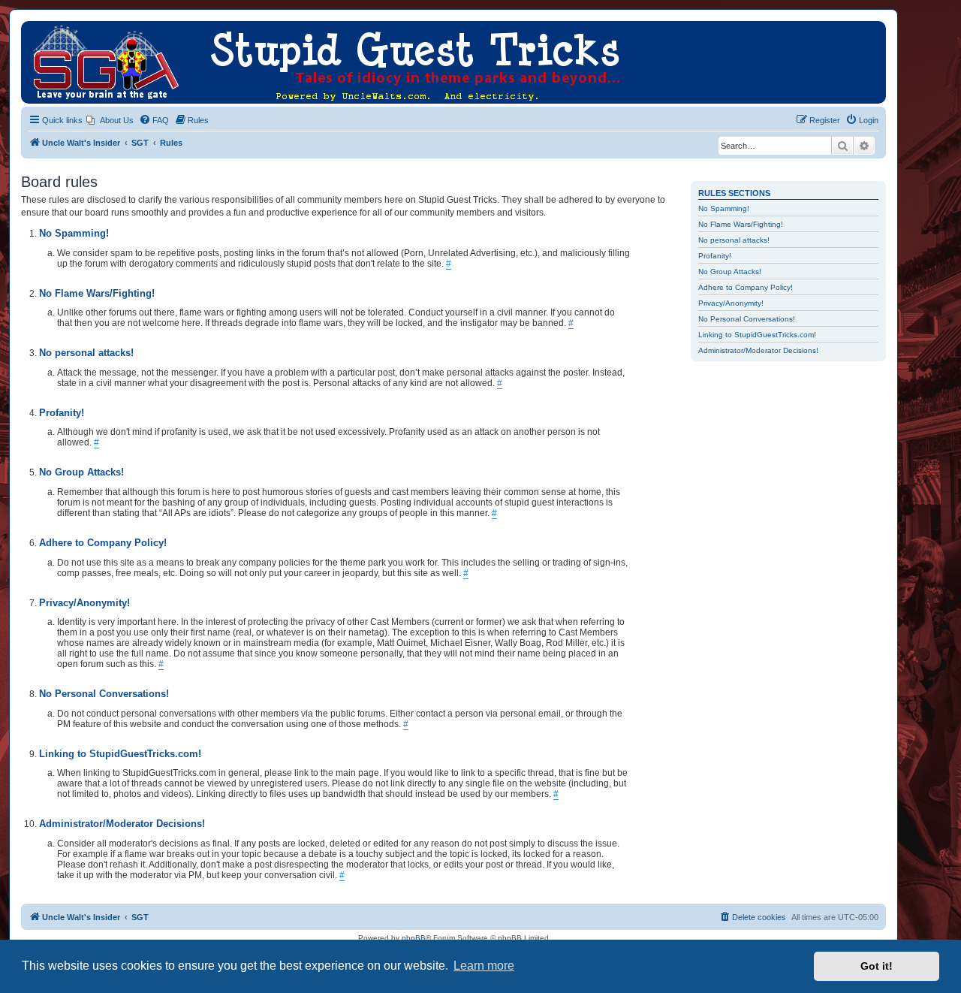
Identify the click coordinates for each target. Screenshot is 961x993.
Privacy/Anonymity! (731, 303)
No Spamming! (723, 208)
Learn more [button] (483, 965)
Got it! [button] (876, 966)
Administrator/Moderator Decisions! (758, 350)
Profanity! (714, 256)
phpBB (414, 938)
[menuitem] (110, 120)
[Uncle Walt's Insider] (33, 28)
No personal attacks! (734, 240)
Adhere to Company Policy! (745, 287)
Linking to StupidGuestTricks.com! (757, 334)
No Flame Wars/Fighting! (740, 224)
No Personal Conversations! (746, 319)
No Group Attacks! (729, 271)
